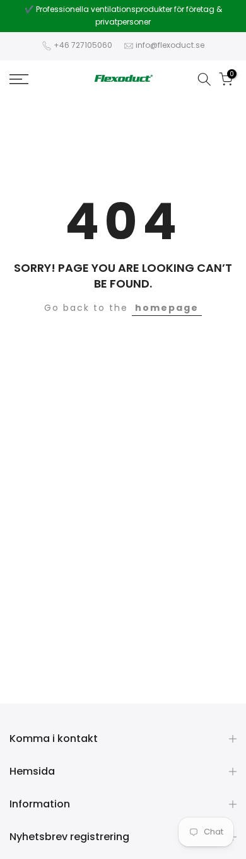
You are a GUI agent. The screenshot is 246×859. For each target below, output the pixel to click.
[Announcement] (123, 16)
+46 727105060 (83, 45)
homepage (167, 307)
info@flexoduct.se (170, 45)
